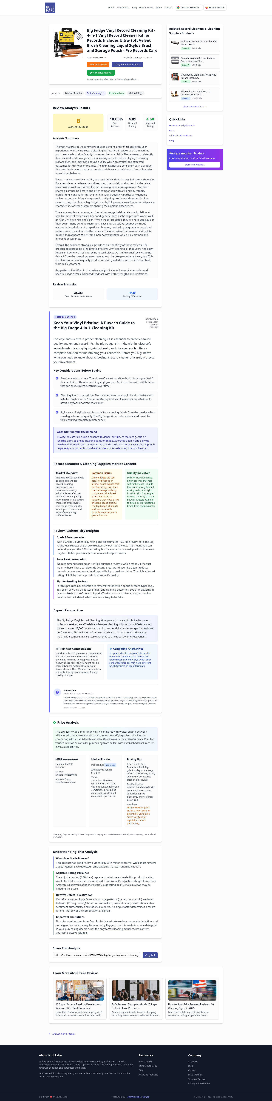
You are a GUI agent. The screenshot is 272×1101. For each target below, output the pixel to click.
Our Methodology (148, 1065)
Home (111, 7)
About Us (193, 1061)
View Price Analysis (103, 72)
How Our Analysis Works (182, 125)
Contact (168, 7)
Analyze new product (63, 1033)
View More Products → (195, 106)
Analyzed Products (148, 1074)
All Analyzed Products (180, 135)
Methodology (136, 93)
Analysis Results (73, 93)
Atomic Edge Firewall (139, 1096)
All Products (123, 7)
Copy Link (150, 955)
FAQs (172, 130)
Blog (134, 7)
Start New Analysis (195, 164)
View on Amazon (98, 64)
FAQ (141, 1070)
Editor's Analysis (95, 93)
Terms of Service (197, 1079)
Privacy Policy (195, 1074)
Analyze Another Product (127, 64)
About (159, 7)
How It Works (146, 7)
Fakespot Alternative (199, 1083)
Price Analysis (116, 93)
